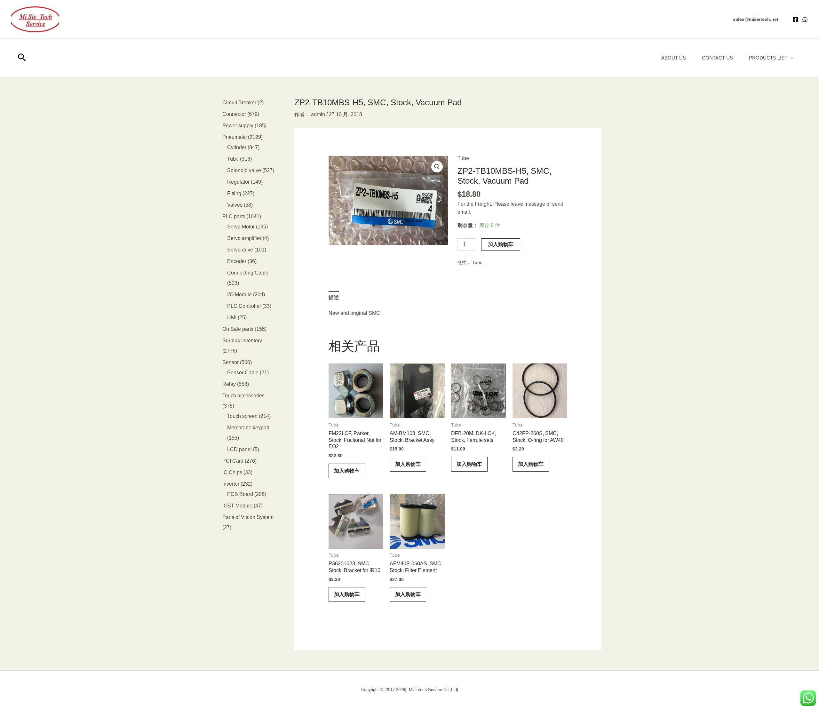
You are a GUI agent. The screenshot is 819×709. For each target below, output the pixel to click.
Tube (463, 158)
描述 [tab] (334, 297)
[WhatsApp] (805, 19)
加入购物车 (500, 244)
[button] (755, 19)
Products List (768, 57)
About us (673, 57)
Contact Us (717, 57)
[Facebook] (795, 19)
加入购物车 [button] (347, 471)
